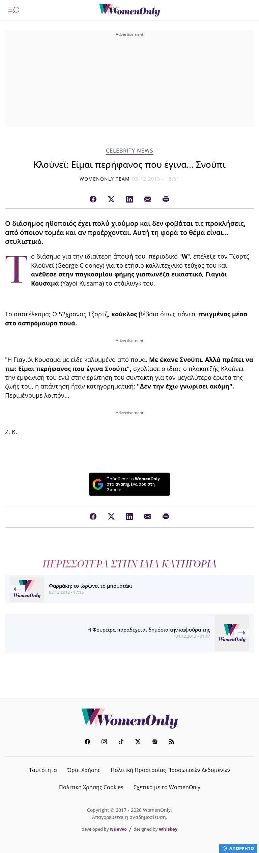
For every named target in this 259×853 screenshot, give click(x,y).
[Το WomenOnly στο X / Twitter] (138, 742)
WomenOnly (129, 719)
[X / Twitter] (111, 199)
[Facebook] (93, 199)
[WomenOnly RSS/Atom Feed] (171, 742)
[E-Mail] (147, 199)
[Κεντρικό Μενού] (14, 10)
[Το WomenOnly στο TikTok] (121, 742)
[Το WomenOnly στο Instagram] (104, 742)
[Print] (165, 199)
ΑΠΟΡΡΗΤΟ (241, 848)
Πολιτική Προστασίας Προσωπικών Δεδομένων (170, 770)
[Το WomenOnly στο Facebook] (87, 742)
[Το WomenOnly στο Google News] (155, 742)
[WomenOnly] (129, 10)
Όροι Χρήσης (83, 770)
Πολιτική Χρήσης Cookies (91, 787)
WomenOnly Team (105, 179)
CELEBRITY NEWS (129, 150)
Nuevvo (118, 829)
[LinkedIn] (129, 199)
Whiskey (168, 829)
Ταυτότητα (43, 770)
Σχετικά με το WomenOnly (167, 787)
